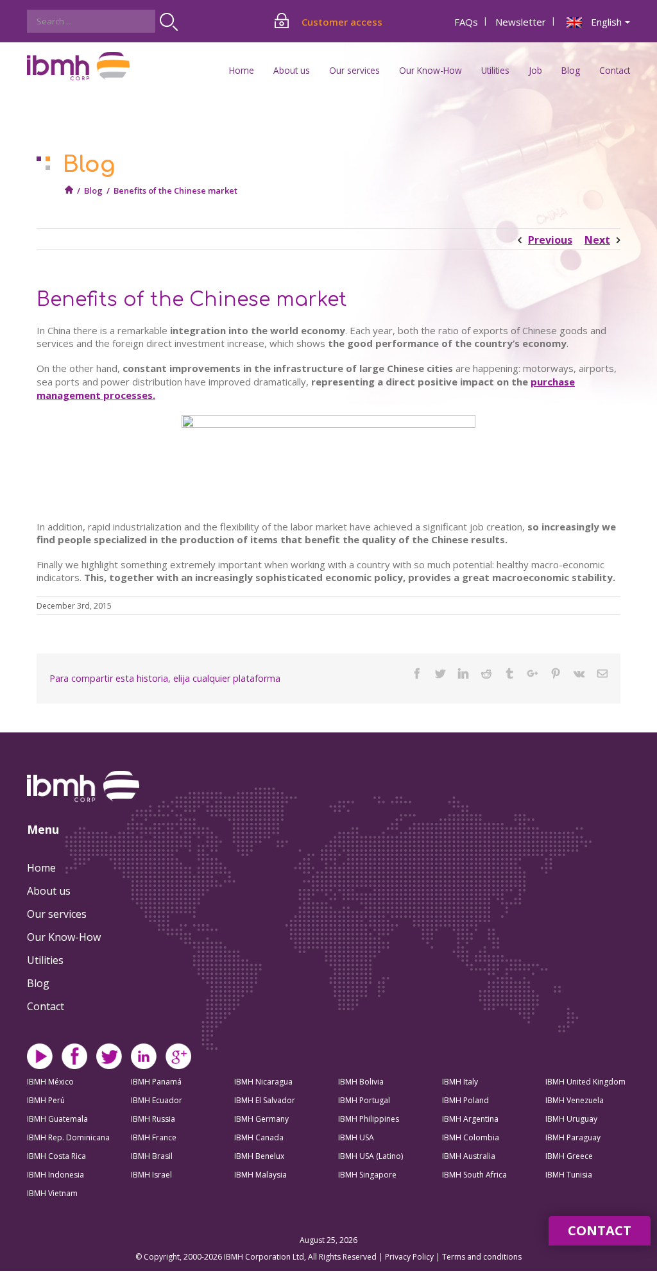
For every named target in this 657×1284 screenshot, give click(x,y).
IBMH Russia (153, 1118)
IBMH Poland (465, 1100)
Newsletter (520, 21)
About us (49, 891)
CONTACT (599, 1230)
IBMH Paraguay (573, 1137)
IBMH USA (356, 1137)
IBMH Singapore (367, 1174)
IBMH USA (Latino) (370, 1156)
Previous (550, 240)
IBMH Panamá (156, 1081)
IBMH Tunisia (568, 1174)
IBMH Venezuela (574, 1100)
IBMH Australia (468, 1156)
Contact (614, 70)
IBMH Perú (46, 1100)
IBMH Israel (151, 1174)
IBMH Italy (460, 1081)
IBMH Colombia (470, 1137)
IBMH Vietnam (52, 1193)
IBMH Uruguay (571, 1118)
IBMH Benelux (259, 1156)
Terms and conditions (482, 1256)
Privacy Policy (410, 1256)
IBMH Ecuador (156, 1100)
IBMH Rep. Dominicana (68, 1137)
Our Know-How (64, 937)
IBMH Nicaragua (263, 1081)
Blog (570, 70)
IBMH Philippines (368, 1118)
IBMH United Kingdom (585, 1081)
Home (241, 70)
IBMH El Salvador (264, 1100)
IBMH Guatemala (57, 1118)
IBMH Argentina (470, 1118)
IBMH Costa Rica (56, 1156)
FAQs (466, 21)
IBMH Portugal (364, 1100)
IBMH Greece (569, 1156)
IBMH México (50, 1081)
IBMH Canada (259, 1137)
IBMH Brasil (152, 1156)
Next (597, 240)
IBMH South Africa (474, 1174)
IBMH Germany (261, 1118)
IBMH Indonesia (55, 1174)
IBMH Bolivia (361, 1081)
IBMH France (153, 1137)
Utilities (45, 960)
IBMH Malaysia (260, 1174)
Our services (57, 914)
